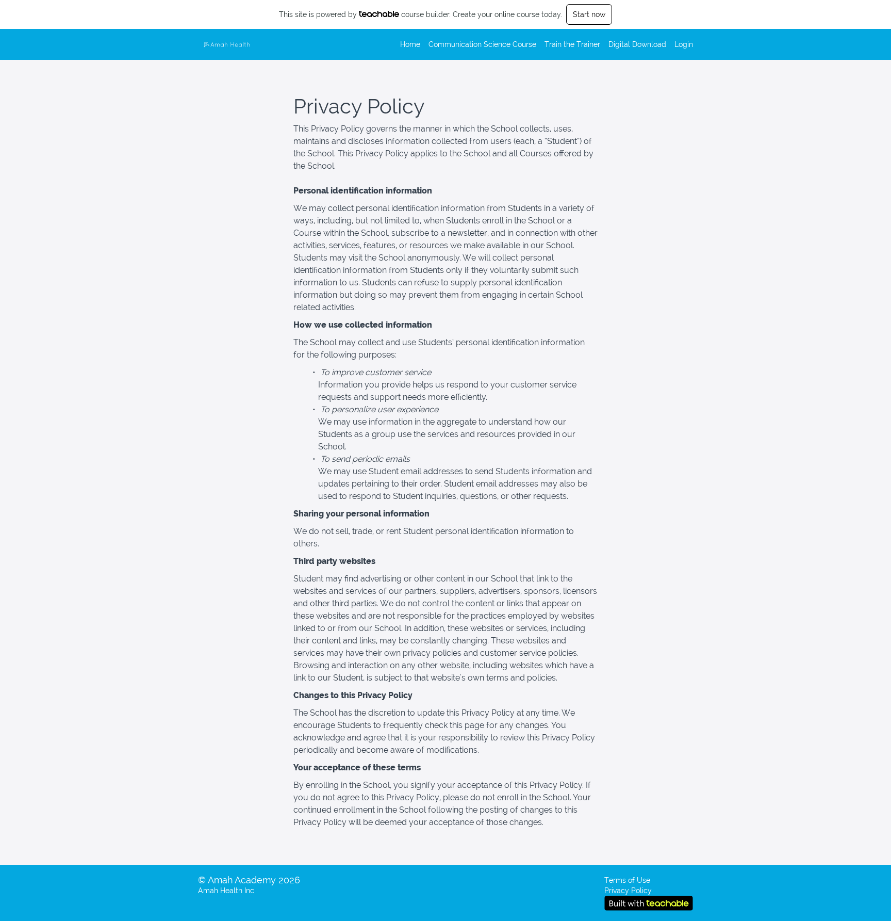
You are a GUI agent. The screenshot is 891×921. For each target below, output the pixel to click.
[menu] (542, 44)
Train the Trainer (572, 44)
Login (683, 44)
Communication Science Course (482, 44)
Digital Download (637, 44)
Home (410, 44)
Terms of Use (627, 880)
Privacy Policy (628, 890)
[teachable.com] (379, 14)
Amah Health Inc (226, 890)
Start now (589, 14)
